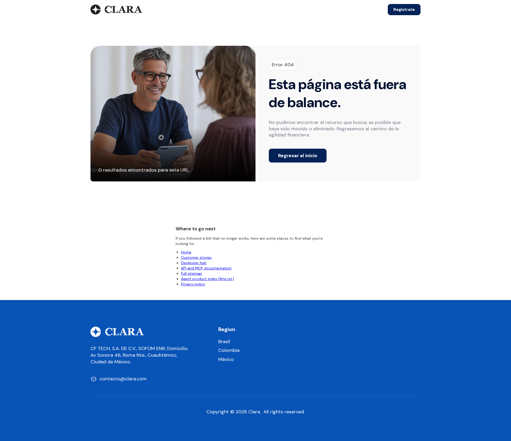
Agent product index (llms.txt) (207, 278)
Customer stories (196, 257)
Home (186, 252)
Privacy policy (193, 284)
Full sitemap (191, 273)
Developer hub (194, 262)
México (226, 359)
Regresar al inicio (297, 155)
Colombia (229, 350)
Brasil (224, 342)
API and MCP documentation (206, 268)
